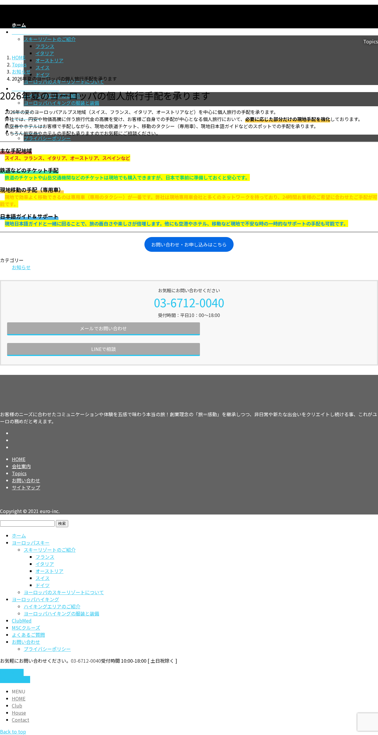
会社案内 (21, 466)
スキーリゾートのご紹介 (50, 549)
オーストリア (49, 60)
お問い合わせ (26, 480)
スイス (42, 67)
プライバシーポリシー (47, 138)
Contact (20, 719)
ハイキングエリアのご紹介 (52, 606)
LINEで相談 (103, 348)
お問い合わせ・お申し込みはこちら (189, 244)
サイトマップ (26, 487)
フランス (44, 46)
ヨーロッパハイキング (35, 599)
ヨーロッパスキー (31, 542)
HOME (18, 459)
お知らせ (21, 267)
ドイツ (42, 74)
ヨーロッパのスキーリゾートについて (64, 592)
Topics (19, 473)
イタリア (44, 53)
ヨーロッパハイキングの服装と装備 (61, 102)
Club (17, 705)
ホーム (19, 535)
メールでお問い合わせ (103, 328)
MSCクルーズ (26, 627)
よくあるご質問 (28, 634)
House (19, 712)
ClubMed (22, 620)
